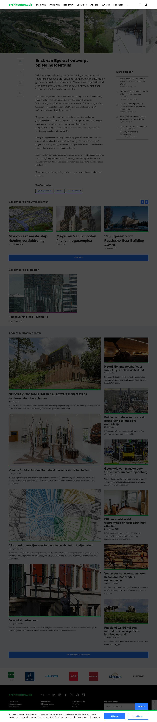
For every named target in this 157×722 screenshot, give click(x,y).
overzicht (49, 717)
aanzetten (95, 717)
